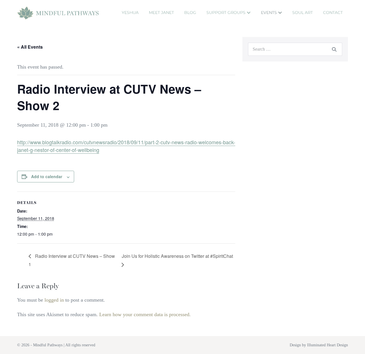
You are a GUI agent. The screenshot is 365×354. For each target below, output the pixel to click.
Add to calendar (46, 176)
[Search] (334, 49)
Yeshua (130, 12)
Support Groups (226, 12)
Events (269, 12)
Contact (333, 12)
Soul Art (302, 12)
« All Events (30, 47)
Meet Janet (161, 12)
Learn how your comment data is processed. (145, 314)
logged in (54, 300)
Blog (190, 12)
